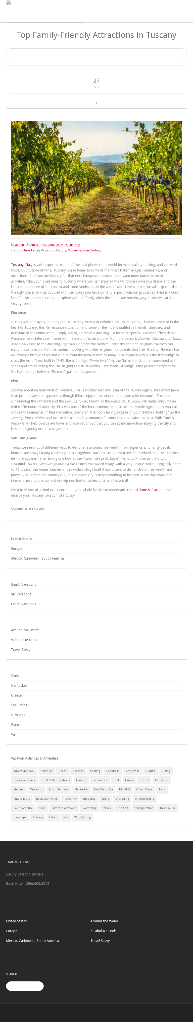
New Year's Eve (103, 789)
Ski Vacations (21, 594)
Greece (16, 695)
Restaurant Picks (47, 798)
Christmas (132, 771)
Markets (19, 789)
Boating (95, 771)
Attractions (38, 245)
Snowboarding (144, 798)
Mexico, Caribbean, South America (37, 558)
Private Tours (22, 798)
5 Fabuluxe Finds (24, 640)
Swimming (89, 808)
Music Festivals (59, 789)
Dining (166, 771)
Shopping (89, 798)
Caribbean (113, 771)
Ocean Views (144, 789)
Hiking (129, 780)
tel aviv (107, 808)
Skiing (105, 798)
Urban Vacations (23, 604)
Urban (53, 817)
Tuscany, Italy (21, 265)
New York (18, 715)
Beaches (78, 771)
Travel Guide (168, 808)
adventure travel (24, 771)
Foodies (81, 780)
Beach (63, 771)
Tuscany (74, 245)
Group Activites (57, 245)
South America (23, 808)
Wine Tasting (92, 250)
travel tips (20, 817)
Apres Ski (47, 771)
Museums (74, 250)
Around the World (25, 630)
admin (19, 245)
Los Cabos (19, 705)
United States (21, 539)
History (61, 250)
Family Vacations (43, 250)
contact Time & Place (143, 490)
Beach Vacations (23, 584)
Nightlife (124, 789)
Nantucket (19, 686)
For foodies (100, 780)
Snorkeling (122, 798)
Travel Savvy (20, 650)
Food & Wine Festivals (55, 780)
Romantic (70, 798)
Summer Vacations (64, 808)
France (16, 725)
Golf (116, 780)
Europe (16, 549)
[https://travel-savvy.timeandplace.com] (45, 11)
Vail (13, 734)
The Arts (123, 808)
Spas (42, 808)
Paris (15, 676)
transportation (144, 808)
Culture (25, 250)
